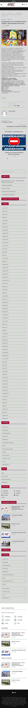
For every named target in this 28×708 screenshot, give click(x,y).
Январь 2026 (5, 230)
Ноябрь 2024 (5, 274)
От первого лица (6, 458)
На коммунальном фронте (8, 442)
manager (7, 25)
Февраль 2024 (5, 302)
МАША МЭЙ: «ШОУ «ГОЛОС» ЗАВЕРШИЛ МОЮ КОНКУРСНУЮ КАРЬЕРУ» (12, 181)
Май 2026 (5, 217)
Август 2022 (5, 358)
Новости (4, 452)
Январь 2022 (5, 380)
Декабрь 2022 (5, 346)
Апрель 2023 (5, 333)
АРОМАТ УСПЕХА (5, 188)
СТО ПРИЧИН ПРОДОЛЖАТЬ (8, 194)
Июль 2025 (5, 248)
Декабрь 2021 (5, 384)
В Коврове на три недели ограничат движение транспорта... (14, 153)
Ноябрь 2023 (5, 311)
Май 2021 (5, 406)
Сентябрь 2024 (6, 280)
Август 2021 (5, 396)
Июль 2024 (5, 286)
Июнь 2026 (5, 214)
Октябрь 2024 (5, 277)
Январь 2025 (5, 267)
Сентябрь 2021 (6, 393)
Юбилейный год (6, 464)
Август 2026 (5, 208)
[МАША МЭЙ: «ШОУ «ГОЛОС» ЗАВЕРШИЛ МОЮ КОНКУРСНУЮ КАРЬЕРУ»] (5, 509)
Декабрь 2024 (5, 271)
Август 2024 (5, 283)
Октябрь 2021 (5, 390)
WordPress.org (4, 482)
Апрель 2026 (5, 220)
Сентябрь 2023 (6, 318)
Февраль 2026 (5, 227)
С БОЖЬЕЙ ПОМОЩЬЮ (6, 185)
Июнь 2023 (5, 327)
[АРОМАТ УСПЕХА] (5, 526)
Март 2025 (5, 261)
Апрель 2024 (5, 296)
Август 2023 (5, 321)
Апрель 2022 (5, 371)
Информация (10, 19)
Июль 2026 (5, 211)
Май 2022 (5, 368)
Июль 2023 (5, 324)
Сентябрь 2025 (6, 242)
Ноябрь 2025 (5, 236)
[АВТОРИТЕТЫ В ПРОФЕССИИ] (5, 535)
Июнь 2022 (5, 365)
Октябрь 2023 (5, 314)
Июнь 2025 (5, 252)
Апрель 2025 (5, 258)
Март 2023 (5, 336)
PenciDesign (24, 697)
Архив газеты (5, 427)
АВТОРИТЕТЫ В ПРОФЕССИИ (8, 191)
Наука (4, 445)
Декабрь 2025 (5, 233)
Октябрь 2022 (5, 352)
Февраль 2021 (5, 415)
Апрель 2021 (5, 409)
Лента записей (4, 476)
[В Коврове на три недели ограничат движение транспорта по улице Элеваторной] (14, 142)
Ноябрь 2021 (5, 387)
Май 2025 (5, 255)
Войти (2, 473)
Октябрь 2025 (5, 239)
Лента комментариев (5, 479)
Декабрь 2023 (5, 308)
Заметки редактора (7, 433)
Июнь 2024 (5, 289)
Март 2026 (5, 223)
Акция (3, 98)
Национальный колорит (8, 449)
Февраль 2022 (5, 377)
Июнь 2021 (5, 402)
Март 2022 (5, 374)
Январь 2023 (5, 343)
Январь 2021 (5, 418)
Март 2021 (5, 412)
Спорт (4, 461)
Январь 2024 (5, 305)
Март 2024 (5, 299)
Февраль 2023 (5, 340)
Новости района (6, 455)
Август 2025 (5, 245)
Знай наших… (6, 436)
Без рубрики (10, 13)
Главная (3, 13)
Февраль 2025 (5, 264)
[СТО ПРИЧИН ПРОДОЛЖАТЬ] (5, 543)
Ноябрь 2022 (5, 349)
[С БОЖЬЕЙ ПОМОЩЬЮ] (5, 517)
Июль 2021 (5, 399)
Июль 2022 (5, 362)
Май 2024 (5, 292)
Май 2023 (5, 330)
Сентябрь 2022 (6, 355)
